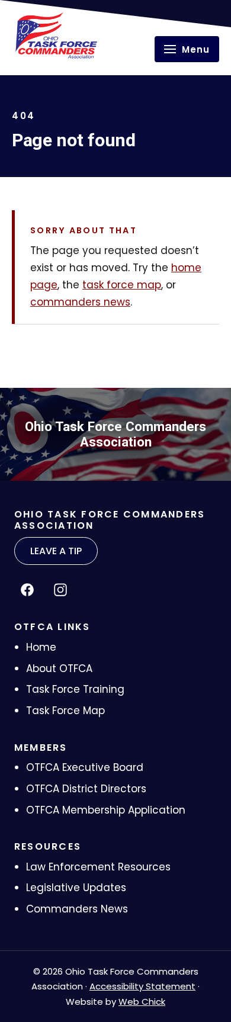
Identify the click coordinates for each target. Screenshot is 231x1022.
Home (41, 647)
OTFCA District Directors (86, 789)
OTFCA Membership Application (105, 810)
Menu (196, 49)
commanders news (80, 302)
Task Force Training (75, 689)
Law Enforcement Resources (98, 867)
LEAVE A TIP (56, 551)
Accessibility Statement (142, 986)
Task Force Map (65, 710)
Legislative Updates (76, 887)
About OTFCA (59, 668)
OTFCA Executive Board (84, 767)
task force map (121, 285)
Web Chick (141, 1001)
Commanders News (77, 909)
